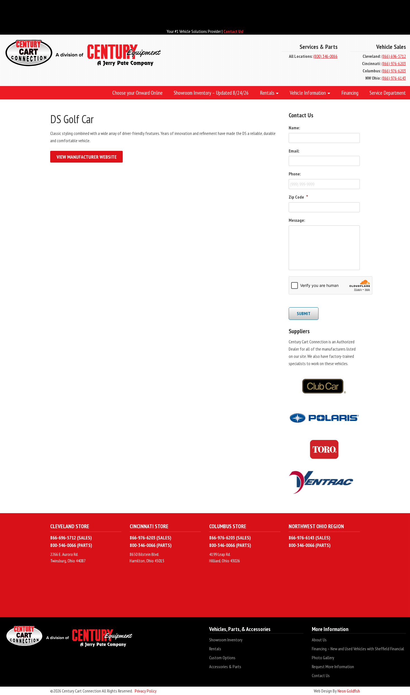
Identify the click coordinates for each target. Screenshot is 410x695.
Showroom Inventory (225, 639)
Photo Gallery (323, 657)
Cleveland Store (69, 526)
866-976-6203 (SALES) (150, 537)
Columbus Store (227, 526)
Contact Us (321, 675)
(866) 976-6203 (394, 63)
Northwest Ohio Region (316, 526)
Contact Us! (233, 31)
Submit (303, 313)
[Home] (136, 53)
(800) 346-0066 (325, 56)
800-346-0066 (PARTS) (71, 545)
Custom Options (222, 657)
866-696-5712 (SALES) (71, 537)
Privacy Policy (145, 691)
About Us (319, 639)
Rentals (215, 648)
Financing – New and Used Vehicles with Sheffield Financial (358, 648)
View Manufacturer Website (87, 157)
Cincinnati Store (149, 526)
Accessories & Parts (225, 666)
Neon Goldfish (348, 691)
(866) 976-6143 (394, 78)
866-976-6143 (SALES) (309, 537)
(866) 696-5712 (394, 56)
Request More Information (333, 666)
